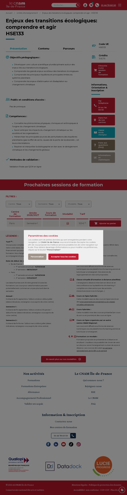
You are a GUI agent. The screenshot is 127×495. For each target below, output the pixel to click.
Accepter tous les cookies (63, 257)
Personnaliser (37, 257)
